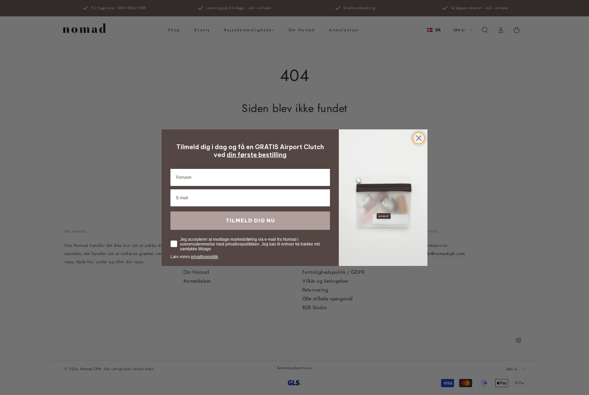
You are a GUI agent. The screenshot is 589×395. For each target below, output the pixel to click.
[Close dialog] (419, 138)
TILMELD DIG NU (250, 220)
